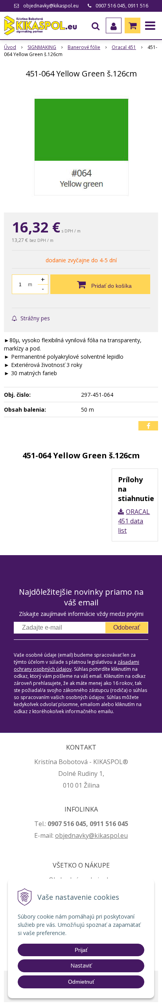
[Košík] (132, 25)
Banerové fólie (84, 47)
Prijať (81, 950)
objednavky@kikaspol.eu (51, 5)
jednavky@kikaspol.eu (95, 835)
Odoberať (126, 627)
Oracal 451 (124, 47)
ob (59, 835)
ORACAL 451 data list (134, 521)
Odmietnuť (81, 982)
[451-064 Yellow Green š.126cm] (81, 147)
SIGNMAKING (42, 47)
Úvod (10, 47)
